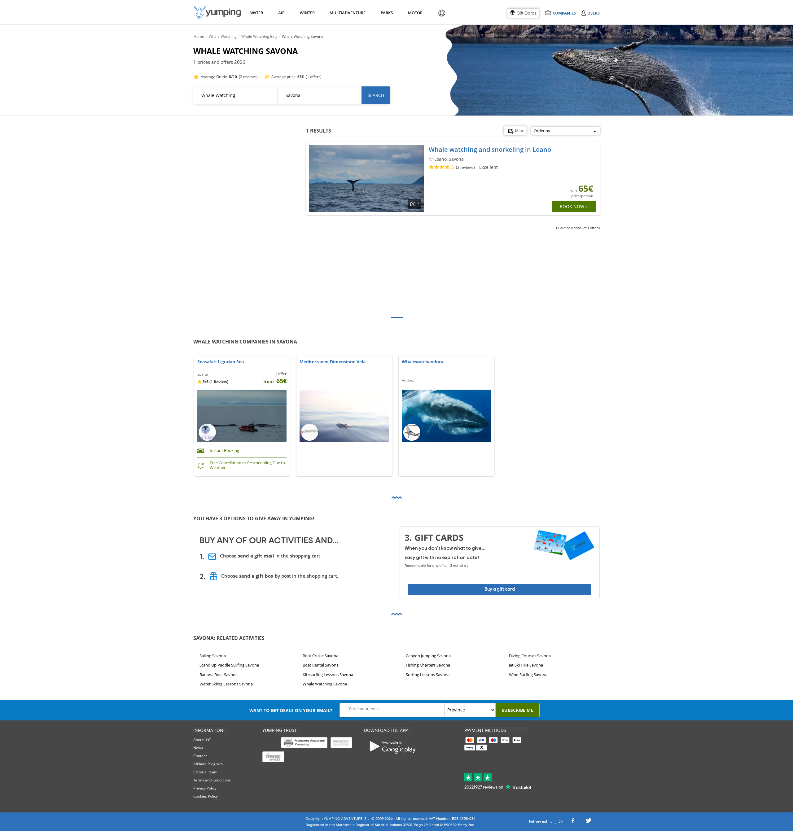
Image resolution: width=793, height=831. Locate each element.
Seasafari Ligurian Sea (220, 362)
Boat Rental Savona (321, 665)
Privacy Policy (205, 788)
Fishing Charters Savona (428, 665)
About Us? (202, 739)
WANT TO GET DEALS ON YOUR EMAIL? (290, 710)
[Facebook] (572, 822)
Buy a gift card (499, 589)
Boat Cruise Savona (320, 655)
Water (256, 12)
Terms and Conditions (212, 780)
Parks (386, 12)
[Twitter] (588, 822)
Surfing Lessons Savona (427, 674)
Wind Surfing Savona (528, 674)
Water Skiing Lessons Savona (226, 684)
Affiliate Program (208, 764)
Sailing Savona (212, 655)
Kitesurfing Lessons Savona (328, 674)
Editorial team (205, 772)
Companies (564, 12)
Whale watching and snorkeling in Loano (490, 149)
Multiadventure (346, 12)
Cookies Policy (205, 796)
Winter (307, 12)
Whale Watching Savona (325, 684)
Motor (415, 12)
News (198, 747)
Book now (572, 206)
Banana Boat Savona (218, 674)
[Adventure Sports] (217, 12)
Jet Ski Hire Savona (526, 665)
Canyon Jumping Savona (428, 655)
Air (281, 12)
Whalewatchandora (422, 362)
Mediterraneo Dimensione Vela (333, 362)
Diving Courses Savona (530, 655)
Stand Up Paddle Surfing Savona (229, 665)
